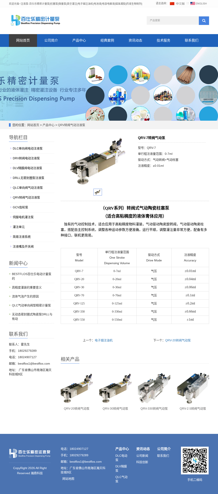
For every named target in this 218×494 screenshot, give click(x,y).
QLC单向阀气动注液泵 (28, 187)
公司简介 (51, 40)
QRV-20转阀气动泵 (178, 340)
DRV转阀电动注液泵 (26, 158)
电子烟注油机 (104, 340)
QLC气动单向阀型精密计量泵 (31, 305)
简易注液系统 (22, 236)
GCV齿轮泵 (20, 207)
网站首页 (23, 40)
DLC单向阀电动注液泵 (28, 148)
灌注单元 (19, 227)
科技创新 (142, 462)
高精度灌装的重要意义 (27, 287)
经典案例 (107, 40)
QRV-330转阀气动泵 (154, 408)
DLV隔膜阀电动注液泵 (27, 168)
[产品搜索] (204, 20)
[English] (198, 3)
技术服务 (163, 40)
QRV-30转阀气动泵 (115, 408)
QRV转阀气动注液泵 (71, 125)
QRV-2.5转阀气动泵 (193, 408)
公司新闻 (142, 455)
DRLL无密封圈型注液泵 (28, 178)
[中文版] (177, 3)
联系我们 (191, 40)
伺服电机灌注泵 (23, 217)
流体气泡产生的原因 (25, 296)
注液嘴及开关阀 (23, 246)
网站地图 (68, 478)
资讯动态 (135, 40)
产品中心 (79, 40)
